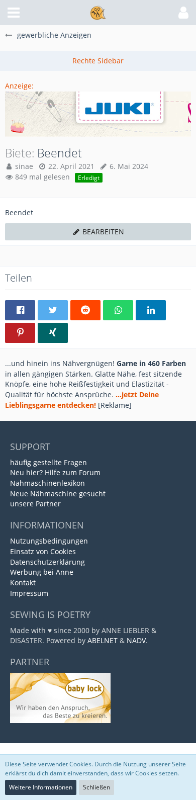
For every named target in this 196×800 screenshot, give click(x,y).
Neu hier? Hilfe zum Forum (55, 472)
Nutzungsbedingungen (49, 541)
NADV (136, 640)
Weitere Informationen (40, 787)
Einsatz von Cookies (43, 551)
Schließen (96, 787)
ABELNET (102, 640)
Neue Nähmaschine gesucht (58, 493)
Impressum (29, 593)
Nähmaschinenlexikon (47, 483)
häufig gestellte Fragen (48, 462)
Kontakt (23, 582)
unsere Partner (35, 503)
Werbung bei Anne (41, 572)
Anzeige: (19, 86)
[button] (13, 13)
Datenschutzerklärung (47, 562)
